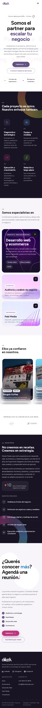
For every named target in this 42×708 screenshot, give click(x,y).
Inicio (3, 681)
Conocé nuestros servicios (21, 71)
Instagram (18, 671)
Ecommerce (6, 684)
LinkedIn (7, 671)
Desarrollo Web (7, 688)
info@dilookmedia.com (26, 684)
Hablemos (20, 64)
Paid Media (5, 691)
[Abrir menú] (38, 3)
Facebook (29, 671)
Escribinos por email (13, 640)
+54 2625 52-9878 (24, 681)
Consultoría (6, 695)
